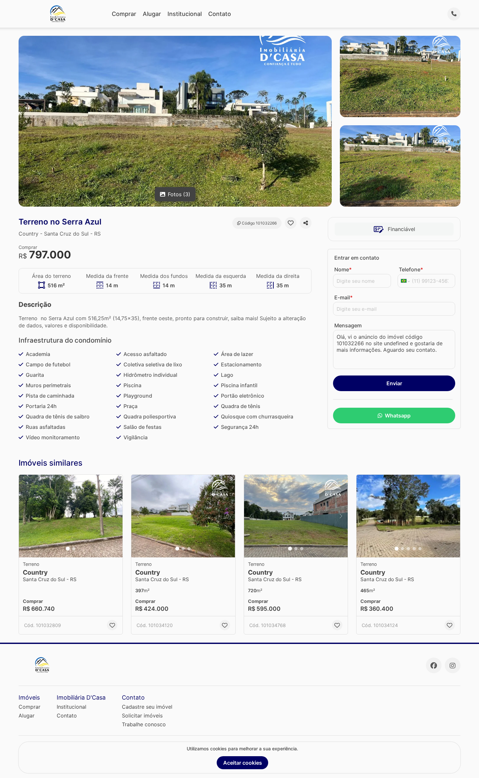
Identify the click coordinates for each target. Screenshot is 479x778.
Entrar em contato (356, 257)
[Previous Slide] (26, 516)
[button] (71, 516)
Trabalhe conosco (144, 724)
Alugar (152, 13)
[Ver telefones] (453, 13)
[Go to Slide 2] (73, 548)
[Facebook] (434, 665)
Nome (343, 269)
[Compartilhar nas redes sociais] (306, 223)
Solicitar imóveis (142, 715)
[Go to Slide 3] (189, 548)
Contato (219, 13)
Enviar (394, 383)
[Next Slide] (116, 516)
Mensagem (348, 325)
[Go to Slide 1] (68, 549)
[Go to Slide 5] (420, 548)
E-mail (343, 297)
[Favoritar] (291, 223)
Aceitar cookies (242, 762)
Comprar (124, 13)
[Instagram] (452, 665)
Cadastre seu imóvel (147, 706)
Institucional (184, 13)
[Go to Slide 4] (414, 548)
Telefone (411, 269)
